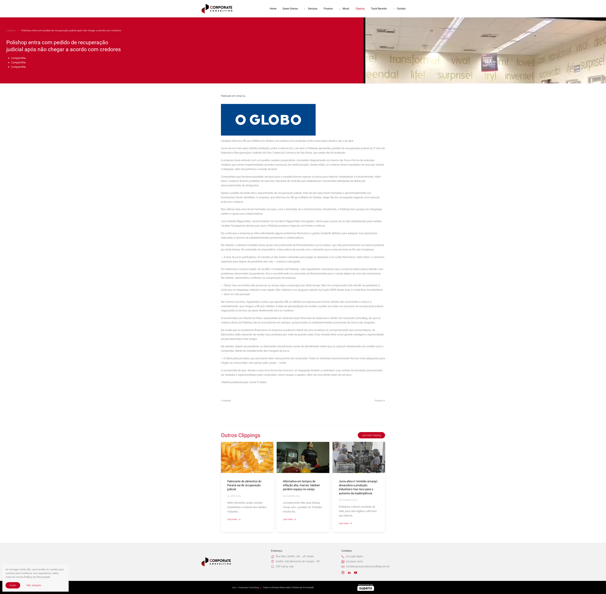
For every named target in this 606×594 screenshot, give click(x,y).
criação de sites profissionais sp (365, 587)
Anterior (227, 400)
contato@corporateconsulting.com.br (368, 566)
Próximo (379, 400)
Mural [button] (346, 8)
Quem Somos (290, 8)
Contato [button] (401, 8)
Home (273, 8)
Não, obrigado (34, 585)
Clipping (360, 8)
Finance (328, 8)
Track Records (379, 8)
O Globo (262, 382)
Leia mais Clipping (371, 435)
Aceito (13, 585)
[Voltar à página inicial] (217, 9)
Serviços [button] (312, 8)
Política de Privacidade (303, 587)
